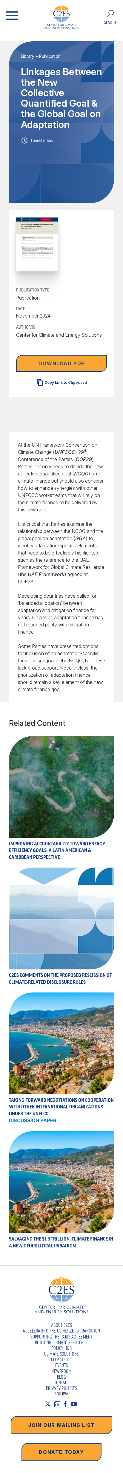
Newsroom (61, 1371)
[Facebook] (67, 1404)
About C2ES (61, 1325)
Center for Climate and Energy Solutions (59, 335)
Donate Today (61, 1452)
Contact (61, 1382)
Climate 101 (61, 1359)
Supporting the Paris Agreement (61, 1336)
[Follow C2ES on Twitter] (49, 1404)
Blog (61, 1377)
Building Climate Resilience (61, 1342)
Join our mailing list (61, 1425)
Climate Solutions (61, 1353)
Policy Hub (61, 1348)
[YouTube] (75, 1404)
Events (61, 1365)
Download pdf (61, 363)
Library (27, 56)
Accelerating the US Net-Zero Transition (61, 1330)
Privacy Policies (61, 1388)
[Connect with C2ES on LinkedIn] (59, 1404)
